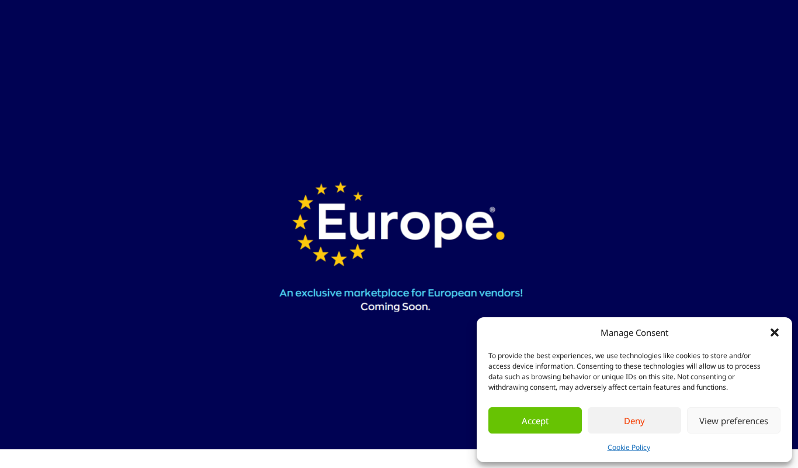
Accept (535, 421)
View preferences (733, 421)
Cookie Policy (629, 447)
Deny (634, 421)
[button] (774, 332)
